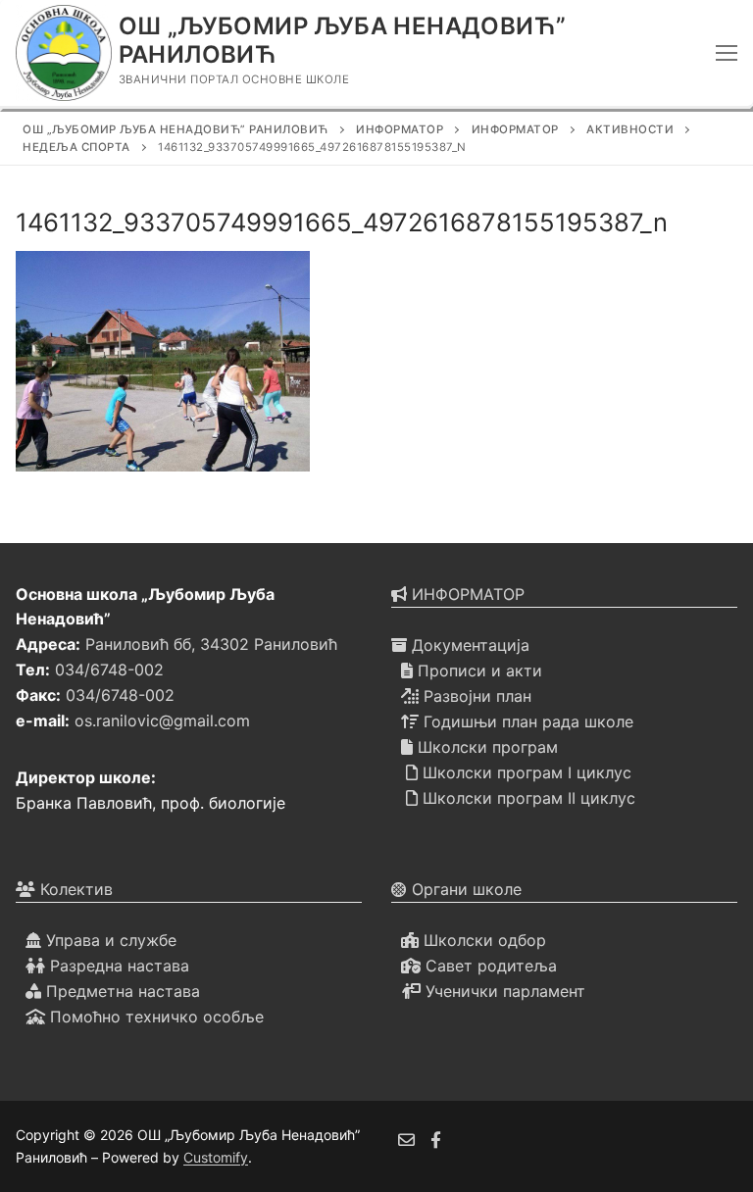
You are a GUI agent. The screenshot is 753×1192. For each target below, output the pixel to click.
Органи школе (464, 889)
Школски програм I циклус (524, 772)
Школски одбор (482, 940)
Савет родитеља (489, 965)
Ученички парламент (503, 991)
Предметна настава (120, 991)
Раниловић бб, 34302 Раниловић (211, 644)
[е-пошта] (406, 1139)
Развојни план (475, 696)
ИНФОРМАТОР (466, 594)
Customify (215, 1157)
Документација (468, 645)
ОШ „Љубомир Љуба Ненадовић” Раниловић (343, 40)
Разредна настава (117, 965)
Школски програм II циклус (526, 798)
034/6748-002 (109, 669)
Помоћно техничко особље (154, 1016)
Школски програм (485, 747)
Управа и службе (108, 940)
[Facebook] (437, 1139)
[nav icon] (726, 53)
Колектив (74, 889)
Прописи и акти (477, 670)
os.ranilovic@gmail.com (162, 720)
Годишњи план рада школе (526, 721)
